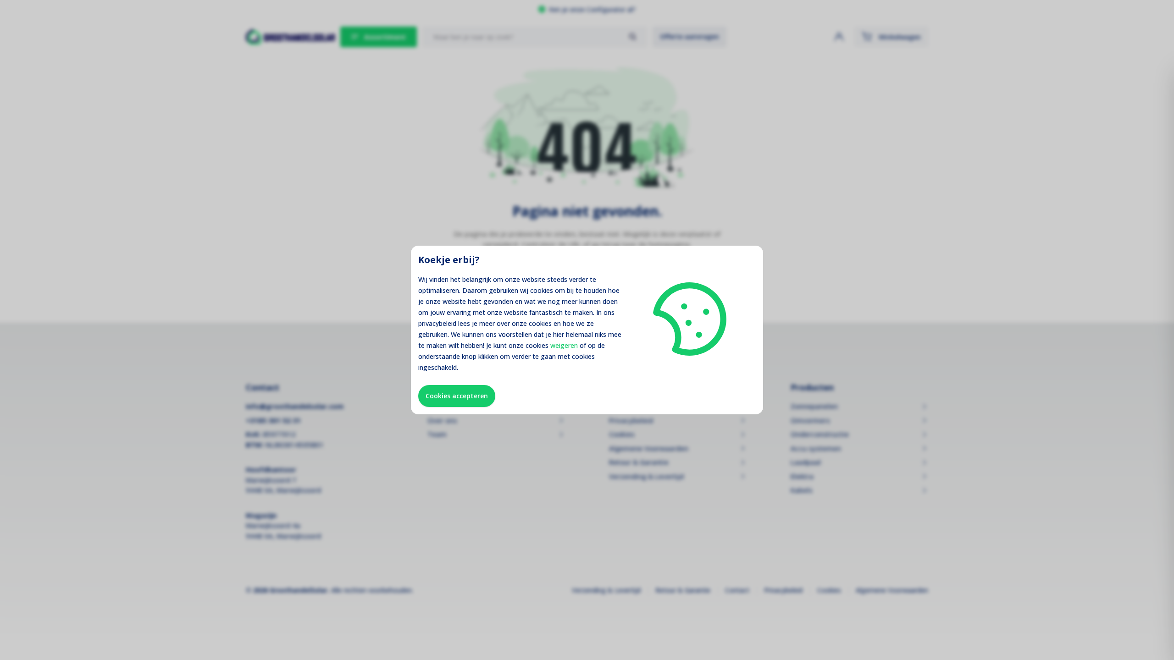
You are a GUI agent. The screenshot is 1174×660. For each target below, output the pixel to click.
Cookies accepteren (457, 395)
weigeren (564, 345)
